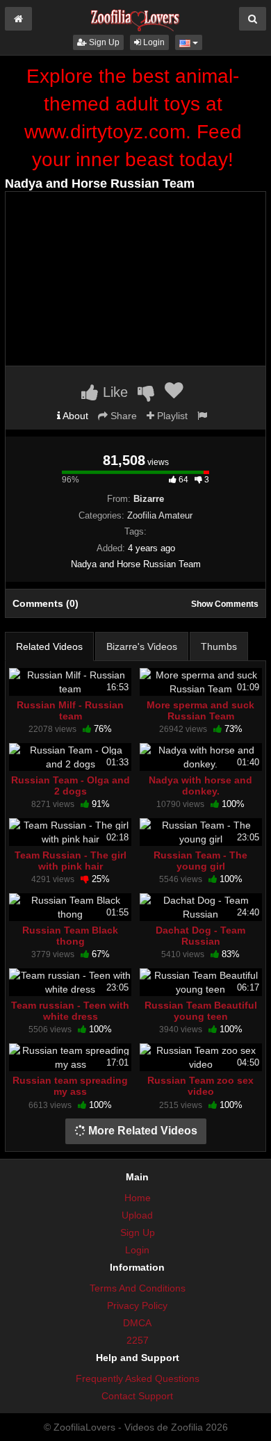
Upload (137, 1215)
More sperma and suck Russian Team (200, 710)
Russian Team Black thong (70, 936)
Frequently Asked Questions (137, 1378)
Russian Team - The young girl (200, 860)
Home (137, 1197)
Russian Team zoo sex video (200, 1086)
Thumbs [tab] (219, 646)
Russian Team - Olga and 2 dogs (70, 785)
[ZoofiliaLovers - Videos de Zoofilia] (135, 16)
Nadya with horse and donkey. (200, 785)
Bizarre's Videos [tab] (141, 646)
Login (153, 42)
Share (122, 415)
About (74, 415)
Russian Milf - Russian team (70, 710)
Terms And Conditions (138, 1288)
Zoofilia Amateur (159, 515)
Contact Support (137, 1395)
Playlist (171, 415)
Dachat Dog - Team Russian (200, 936)
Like (113, 392)
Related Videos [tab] (49, 646)
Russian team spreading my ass (70, 1086)
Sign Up (103, 42)
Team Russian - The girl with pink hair (70, 860)
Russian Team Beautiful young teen (201, 1011)
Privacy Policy (137, 1305)
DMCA (137, 1322)
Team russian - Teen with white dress (70, 1011)
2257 (137, 1340)
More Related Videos (141, 1131)
